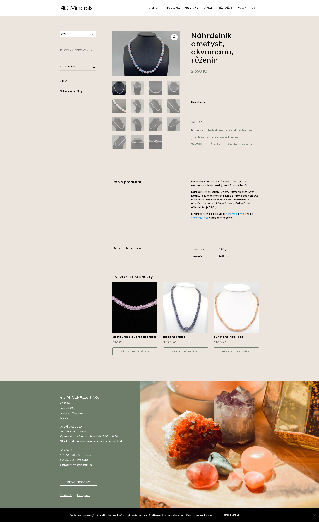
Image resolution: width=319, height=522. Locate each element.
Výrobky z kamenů (240, 143)
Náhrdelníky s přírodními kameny (230, 129)
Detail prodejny (78, 482)
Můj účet (225, 8)
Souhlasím (231, 515)
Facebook (66, 495)
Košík (242, 8)
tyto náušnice (199, 217)
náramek (231, 213)
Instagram (83, 495)
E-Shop (154, 8)
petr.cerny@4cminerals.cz (76, 464)
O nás (208, 8)
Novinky (192, 8)
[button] (174, 37)
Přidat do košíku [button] (135, 351)
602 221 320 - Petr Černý (75, 454)
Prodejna (172, 8)
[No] (314, 515)
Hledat (97, 49)
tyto (243, 213)
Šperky (215, 143)
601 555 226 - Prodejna (74, 459)
